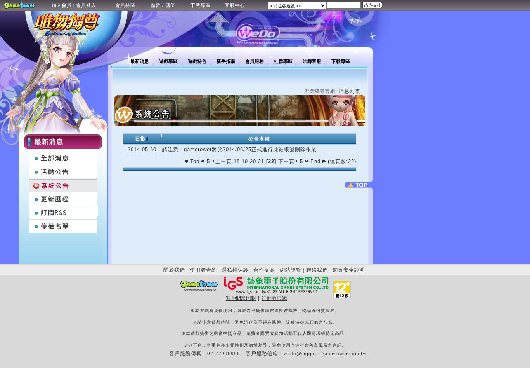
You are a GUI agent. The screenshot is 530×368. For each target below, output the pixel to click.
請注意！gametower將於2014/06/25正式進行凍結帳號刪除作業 (239, 149)
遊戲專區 (168, 61)
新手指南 (226, 61)
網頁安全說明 (349, 270)
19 (245, 161)
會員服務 (254, 61)
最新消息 (139, 61)
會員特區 (125, 5)
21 (261, 161)
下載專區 (201, 5)
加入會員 (62, 5)
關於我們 (174, 270)
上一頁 (223, 161)
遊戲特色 (197, 61)
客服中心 (235, 5)
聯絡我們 (317, 270)
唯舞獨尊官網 (320, 91)
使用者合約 (203, 270)
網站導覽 (290, 270)
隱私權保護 (235, 270)
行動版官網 (274, 298)
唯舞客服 (312, 61)
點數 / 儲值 (163, 5)
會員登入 (86, 5)
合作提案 (264, 270)
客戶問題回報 (241, 298)
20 (253, 161)
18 (237, 161)
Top (194, 161)
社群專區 (283, 61)
